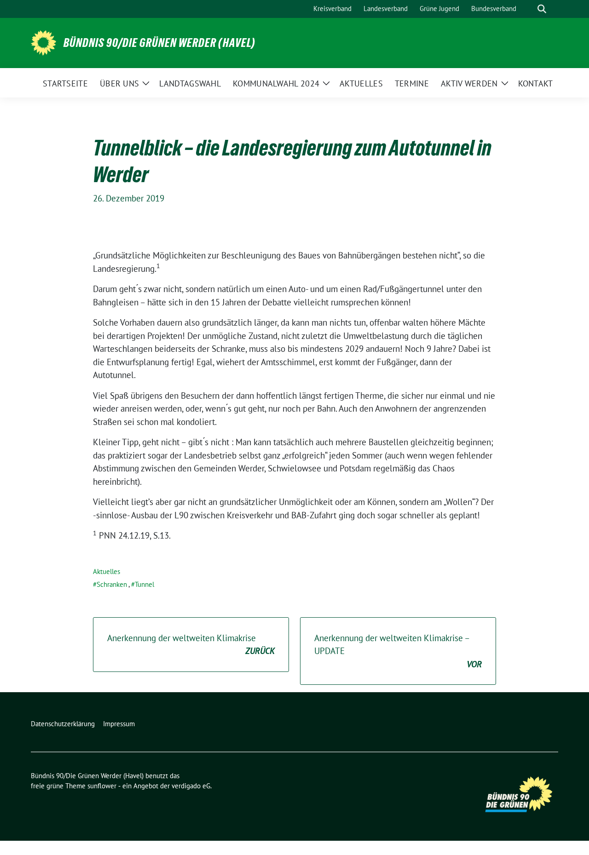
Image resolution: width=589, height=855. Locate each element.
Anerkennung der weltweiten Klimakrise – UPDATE (398, 651)
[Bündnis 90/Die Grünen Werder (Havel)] (43, 41)
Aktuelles (106, 571)
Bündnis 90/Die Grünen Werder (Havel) (159, 43)
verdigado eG (191, 785)
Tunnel (144, 584)
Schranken (112, 584)
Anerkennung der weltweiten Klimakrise (191, 644)
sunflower (101, 785)
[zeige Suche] (542, 9)
